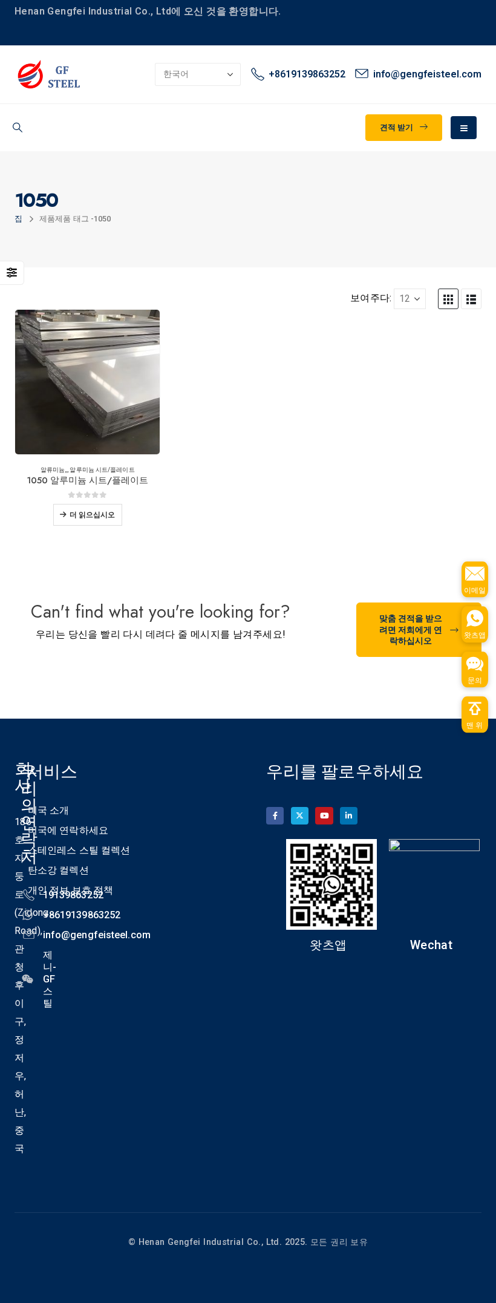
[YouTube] (324, 816)
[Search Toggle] (17, 127)
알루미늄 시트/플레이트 (102, 469)
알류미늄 (53, 469)
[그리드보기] (448, 299)
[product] (87, 382)
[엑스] (299, 816)
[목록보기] (471, 299)
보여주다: (370, 298)
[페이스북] (275, 816)
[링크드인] (348, 816)
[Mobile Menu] (464, 127)
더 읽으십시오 (93, 515)
